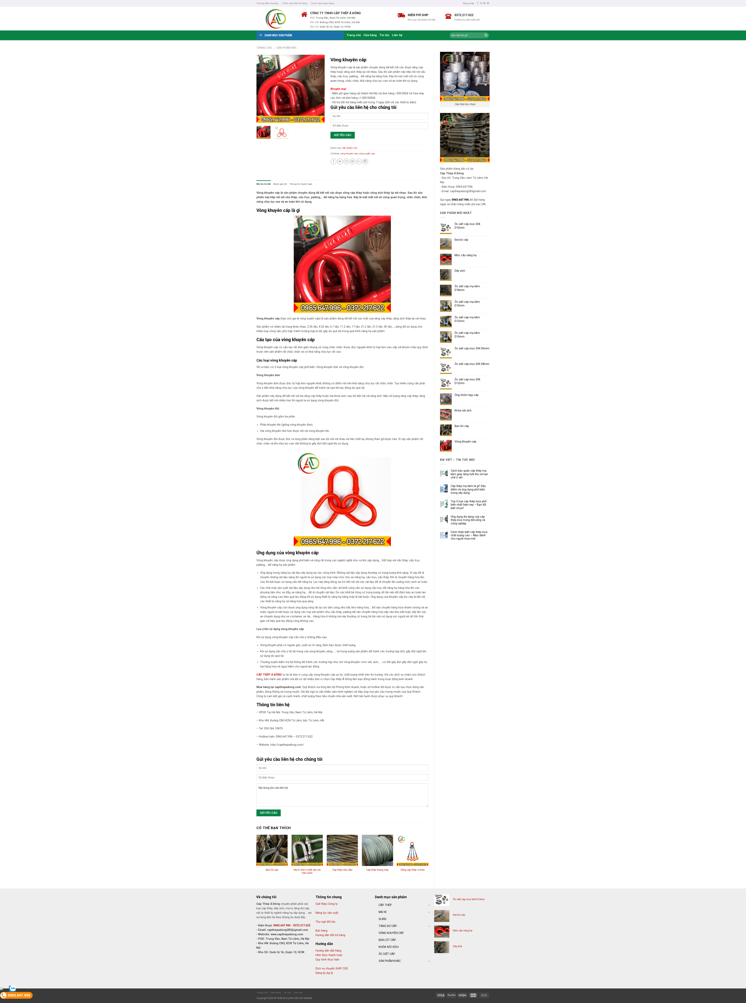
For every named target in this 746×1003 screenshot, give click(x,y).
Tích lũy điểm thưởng (267, 3)
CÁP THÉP (385, 905)
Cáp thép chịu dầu (342, 869)
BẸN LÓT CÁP (387, 940)
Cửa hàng (370, 35)
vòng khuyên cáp (349, 153)
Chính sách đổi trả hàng (294, 3)
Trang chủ (354, 35)
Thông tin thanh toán (300, 184)
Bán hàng (321, 930)
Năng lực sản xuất (326, 912)
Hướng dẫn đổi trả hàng (330, 935)
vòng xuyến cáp (367, 153)
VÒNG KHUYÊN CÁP (391, 933)
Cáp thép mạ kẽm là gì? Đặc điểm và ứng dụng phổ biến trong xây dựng (468, 489)
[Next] (318, 88)
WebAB (307, 998)
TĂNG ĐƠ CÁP (388, 926)
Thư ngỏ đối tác (325, 921)
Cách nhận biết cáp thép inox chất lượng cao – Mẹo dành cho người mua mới (469, 535)
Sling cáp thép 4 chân (413, 869)
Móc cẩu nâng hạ (462, 930)
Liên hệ (397, 35)
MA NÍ (382, 912)
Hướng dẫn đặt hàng (328, 950)
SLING (382, 919)
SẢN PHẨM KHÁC (390, 961)
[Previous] (262, 88)
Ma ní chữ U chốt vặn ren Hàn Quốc (307, 871)
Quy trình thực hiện (327, 959)
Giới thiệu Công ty (326, 904)
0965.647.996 (460, 199)
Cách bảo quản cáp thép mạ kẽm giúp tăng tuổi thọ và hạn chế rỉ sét (469, 474)
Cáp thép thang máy (377, 869)
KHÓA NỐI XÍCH (389, 947)
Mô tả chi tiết (263, 184)
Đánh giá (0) (280, 184)
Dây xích (457, 946)
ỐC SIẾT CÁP (387, 954)
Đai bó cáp (459, 914)
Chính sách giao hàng (322, 3)
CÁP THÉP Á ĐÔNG (269, 674)
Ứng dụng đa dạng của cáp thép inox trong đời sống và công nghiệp (468, 520)
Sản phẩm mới (286, 47)
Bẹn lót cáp (272, 869)
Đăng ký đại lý (324, 973)
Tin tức (384, 35)
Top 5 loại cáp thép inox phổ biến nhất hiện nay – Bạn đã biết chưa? (468, 505)
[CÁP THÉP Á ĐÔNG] (275, 18)
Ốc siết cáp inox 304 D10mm (469, 899)
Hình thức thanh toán (328, 955)
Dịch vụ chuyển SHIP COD (331, 968)
